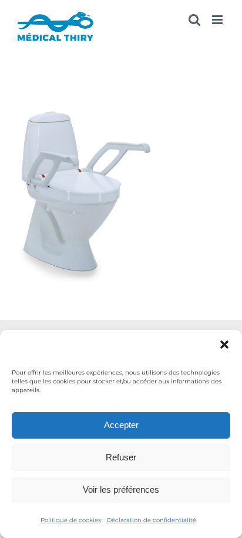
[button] (224, 344)
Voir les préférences (121, 489)
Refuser (121, 457)
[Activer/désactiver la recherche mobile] (194, 20)
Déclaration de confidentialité (151, 520)
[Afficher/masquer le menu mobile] (218, 20)
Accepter (121, 425)
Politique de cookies (71, 520)
